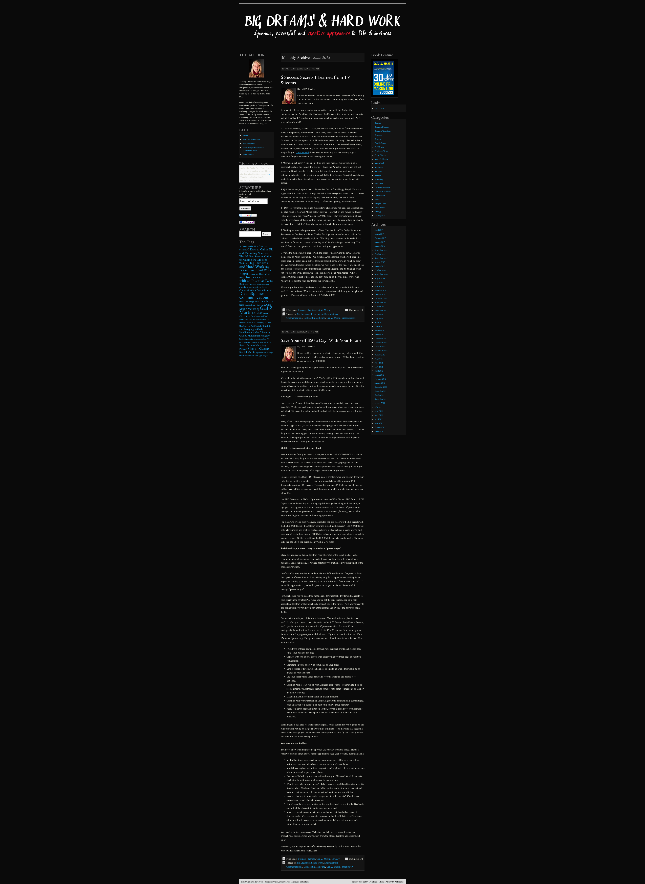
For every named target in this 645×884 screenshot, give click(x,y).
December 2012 (381, 338)
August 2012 (380, 354)
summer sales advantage (250, 355)
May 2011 (379, 415)
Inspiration (379, 167)
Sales (377, 199)
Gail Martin (291, 68)
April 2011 (379, 419)
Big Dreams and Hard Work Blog (255, 270)
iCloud (242, 316)
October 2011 (380, 395)
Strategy (336, 858)
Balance (378, 122)
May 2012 (379, 366)
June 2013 (379, 314)
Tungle (265, 355)
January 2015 (380, 266)
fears (241, 304)
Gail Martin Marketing (314, 317)
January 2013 (380, 334)
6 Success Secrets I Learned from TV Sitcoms (315, 80)
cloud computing (247, 287)
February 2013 (380, 330)
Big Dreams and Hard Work (309, 314)
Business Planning (306, 309)
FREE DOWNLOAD (251, 139)
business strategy (263, 284)
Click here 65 (302, 152)
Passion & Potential (382, 187)
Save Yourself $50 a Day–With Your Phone (321, 340)
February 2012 (380, 378)
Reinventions (380, 195)
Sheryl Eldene (258, 348)
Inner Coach (251, 316)
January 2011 (380, 431)
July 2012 (378, 358)
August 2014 (380, 278)
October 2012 (380, 346)
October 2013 (380, 306)
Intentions (378, 171)
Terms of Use (248, 154)
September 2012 (381, 350)
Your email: (244, 197)
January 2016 (380, 246)
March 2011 (379, 423)
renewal (263, 342)
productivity (347, 866)
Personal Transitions (383, 191)
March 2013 (379, 326)
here (268, 174)
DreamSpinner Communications (254, 295)
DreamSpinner (263, 290)
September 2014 (381, 274)
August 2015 (380, 262)
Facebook (266, 301)
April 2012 (379, 370)
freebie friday (250, 304)
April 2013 (379, 322)
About (245, 135)
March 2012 (379, 374)
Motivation (379, 183)
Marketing (379, 179)
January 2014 (380, 294)
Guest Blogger (380, 155)
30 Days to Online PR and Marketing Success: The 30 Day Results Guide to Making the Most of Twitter (256, 256)
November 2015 (381, 250)
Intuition (378, 175)
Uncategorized (380, 215)
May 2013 (379, 318)
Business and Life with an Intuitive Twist (256, 278)
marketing (260, 335)
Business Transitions (383, 130)
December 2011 (381, 386)
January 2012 (380, 382)
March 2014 (379, 286)
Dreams (378, 139)
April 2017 (379, 229)
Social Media (247, 352)
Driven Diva (243, 301)
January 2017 (380, 242)
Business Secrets (247, 283)
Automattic (399, 881)
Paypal (256, 342)
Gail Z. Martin (323, 309)
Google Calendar (260, 313)
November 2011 (381, 390)
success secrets (348, 317)
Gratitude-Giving (381, 151)
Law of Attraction (254, 319)
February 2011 (380, 427)
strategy (270, 352)
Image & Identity (381, 159)
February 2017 (380, 238)
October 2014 (380, 270)
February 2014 (380, 290)
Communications (247, 290)
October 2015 (380, 254)
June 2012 (379, 362)
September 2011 (381, 399)
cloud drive (261, 287)
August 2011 (380, 403)
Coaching (378, 135)
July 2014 (378, 282)
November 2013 (381, 302)
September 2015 (381, 258)
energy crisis (254, 301)
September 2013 (381, 310)
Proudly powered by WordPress (365, 881)
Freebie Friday (380, 143)
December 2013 (381, 298)
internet (260, 316)
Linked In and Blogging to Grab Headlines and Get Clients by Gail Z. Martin (255, 330)
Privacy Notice (248, 143)
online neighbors (255, 339)
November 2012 (381, 342)
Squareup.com (261, 352)
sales (269, 342)
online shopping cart (246, 342)
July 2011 (378, 407)
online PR (265, 339)
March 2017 (379, 233)
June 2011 (379, 411)
